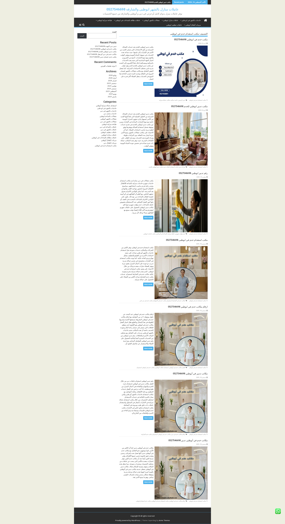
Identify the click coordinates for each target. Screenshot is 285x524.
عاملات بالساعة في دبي (108, 127)
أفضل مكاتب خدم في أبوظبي (177, 367)
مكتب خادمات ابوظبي (149, 234)
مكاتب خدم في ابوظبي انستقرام (146, 367)
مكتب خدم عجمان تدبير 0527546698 (103, 57)
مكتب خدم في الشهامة (159, 301)
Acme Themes (164, 520)
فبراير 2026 (112, 80)
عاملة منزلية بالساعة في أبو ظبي (165, 234)
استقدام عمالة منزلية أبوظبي (106, 105)
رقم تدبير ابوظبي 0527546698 (193, 173)
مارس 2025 (112, 96)
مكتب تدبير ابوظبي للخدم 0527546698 (158, 2)
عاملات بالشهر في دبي (108, 129)
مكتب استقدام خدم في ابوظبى (197, 100)
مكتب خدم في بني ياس (146, 301)
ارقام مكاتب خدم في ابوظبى (177, 501)
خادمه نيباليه (174, 100)
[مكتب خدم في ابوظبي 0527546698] (181, 47)
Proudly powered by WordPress (127, 520)
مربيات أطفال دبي (110, 143)
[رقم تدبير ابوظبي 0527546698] (181, 180)
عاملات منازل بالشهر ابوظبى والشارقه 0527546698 (142, 9)
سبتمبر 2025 (111, 88)
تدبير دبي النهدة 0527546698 (105, 46)
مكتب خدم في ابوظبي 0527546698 (191, 39)
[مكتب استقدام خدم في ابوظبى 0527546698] (181, 247)
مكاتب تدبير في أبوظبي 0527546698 (190, 373)
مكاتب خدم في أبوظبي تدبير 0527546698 (188, 440)
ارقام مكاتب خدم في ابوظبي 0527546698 (188, 306)
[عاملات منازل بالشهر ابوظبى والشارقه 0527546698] (205, 20)
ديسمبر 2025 (111, 83)
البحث (114, 32)
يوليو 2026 (112, 75)
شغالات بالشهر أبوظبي (152, 20)
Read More (148, 84)
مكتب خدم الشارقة (146, 434)
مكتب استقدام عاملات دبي (171, 167)
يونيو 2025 (112, 94)
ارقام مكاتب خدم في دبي (178, 434)
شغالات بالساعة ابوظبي (108, 116)
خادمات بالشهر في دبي (108, 111)
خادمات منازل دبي (110, 113)
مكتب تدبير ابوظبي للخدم (156, 167)
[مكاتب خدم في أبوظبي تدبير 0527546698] (181, 448)
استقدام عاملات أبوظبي (161, 367)
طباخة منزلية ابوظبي (104, 20)
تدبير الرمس (181, 100)
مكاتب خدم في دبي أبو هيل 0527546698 (101, 54)
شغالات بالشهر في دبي (108, 121)
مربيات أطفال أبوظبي (193, 25)
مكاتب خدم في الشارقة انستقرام (176, 301)
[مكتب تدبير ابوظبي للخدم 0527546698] (181, 114)
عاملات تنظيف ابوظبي (174, 25)
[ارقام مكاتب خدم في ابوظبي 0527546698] (181, 314)
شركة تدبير (182, 167)
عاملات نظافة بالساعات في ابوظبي (127, 20)
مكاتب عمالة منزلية (164, 100)
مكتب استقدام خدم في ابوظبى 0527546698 (187, 240)
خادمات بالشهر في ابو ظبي (191, 20)
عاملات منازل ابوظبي (170, 20)
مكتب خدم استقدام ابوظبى (143, 501)
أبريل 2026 (112, 78)
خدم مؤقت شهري (180, 234)
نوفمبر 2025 (111, 86)
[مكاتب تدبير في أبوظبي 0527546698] (181, 381)
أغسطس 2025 (111, 91)
